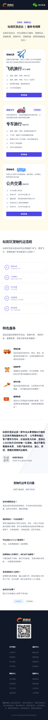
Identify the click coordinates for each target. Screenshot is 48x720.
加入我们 (12, 662)
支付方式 (12, 688)
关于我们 (12, 666)
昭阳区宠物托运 (13, 708)
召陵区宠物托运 (39, 703)
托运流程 (12, 684)
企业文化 (35, 688)
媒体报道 (35, 684)
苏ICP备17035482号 (30, 715)
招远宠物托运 (25, 708)
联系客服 (24, 95)
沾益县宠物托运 (15, 703)
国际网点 (35, 662)
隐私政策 (35, 657)
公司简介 (12, 652)
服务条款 (35, 652)
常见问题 (12, 679)
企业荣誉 (35, 693)
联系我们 (12, 657)
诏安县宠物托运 (27, 703)
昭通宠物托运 (31, 705)
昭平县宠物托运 (9, 705)
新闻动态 (35, 679)
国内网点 (35, 666)
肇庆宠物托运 (20, 705)
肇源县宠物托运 (36, 708)
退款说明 (12, 693)
